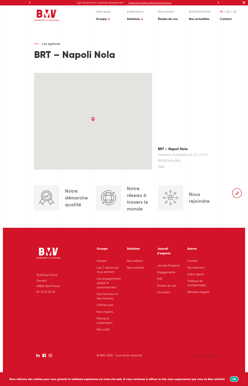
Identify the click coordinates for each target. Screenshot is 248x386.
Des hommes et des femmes (107, 296)
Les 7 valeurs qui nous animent (108, 270)
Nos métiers (135, 261)
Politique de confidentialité (196, 283)
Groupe (101, 19)
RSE (159, 279)
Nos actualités (199, 19)
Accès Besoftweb (200, 11)
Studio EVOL (211, 355)
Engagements (166, 272)
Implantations (135, 11)
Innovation (163, 292)
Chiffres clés (105, 305)
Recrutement (166, 11)
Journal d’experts (168, 265)
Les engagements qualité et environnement (109, 283)
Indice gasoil (103, 11)
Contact (226, 19)
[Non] (243, 379)
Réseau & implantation (105, 321)
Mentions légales (198, 292)
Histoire (102, 261)
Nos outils (103, 329)
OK (234, 379)
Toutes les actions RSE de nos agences (149, 2)
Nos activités (135, 267)
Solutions (133, 19)
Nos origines (105, 312)
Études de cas (168, 19)
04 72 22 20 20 (45, 292)
